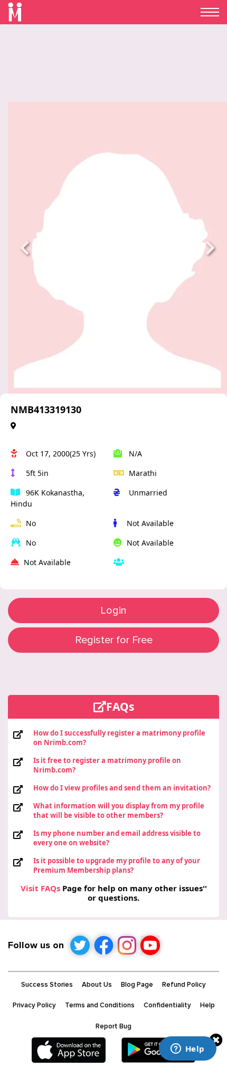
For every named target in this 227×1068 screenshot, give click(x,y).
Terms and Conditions (100, 1005)
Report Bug (113, 1026)
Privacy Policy (34, 1005)
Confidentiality (167, 1005)
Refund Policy (184, 984)
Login (113, 610)
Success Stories (47, 984)
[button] (24, 248)
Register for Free (114, 640)
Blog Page (137, 984)
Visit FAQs (40, 888)
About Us (97, 984)
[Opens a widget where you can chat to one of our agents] (187, 1049)
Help (207, 1005)
